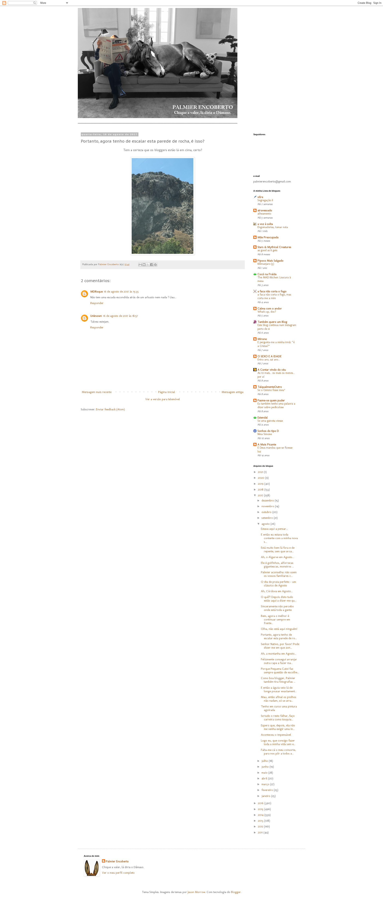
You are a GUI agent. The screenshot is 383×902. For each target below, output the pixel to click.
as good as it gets (267, 250)
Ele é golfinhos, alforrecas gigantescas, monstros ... (277, 564)
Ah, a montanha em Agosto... (278, 653)
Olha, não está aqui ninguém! (279, 629)
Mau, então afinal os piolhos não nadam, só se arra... (278, 698)
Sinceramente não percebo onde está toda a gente (277, 608)
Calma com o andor (270, 308)
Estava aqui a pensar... (274, 529)
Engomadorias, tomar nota (273, 227)
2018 (261, 489)
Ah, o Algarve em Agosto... (277, 557)
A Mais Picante (267, 444)
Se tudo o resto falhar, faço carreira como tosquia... (278, 717)
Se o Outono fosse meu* (271, 390)
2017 (261, 495)
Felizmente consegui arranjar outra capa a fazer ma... (279, 661)
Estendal (263, 417)
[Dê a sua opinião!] (144, 265)
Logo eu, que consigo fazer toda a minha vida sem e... (278, 742)
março (266, 784)
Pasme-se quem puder (271, 400)
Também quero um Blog (272, 322)
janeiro (266, 796)
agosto (266, 524)
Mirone (262, 339)
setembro (268, 518)
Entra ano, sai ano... (269, 359)
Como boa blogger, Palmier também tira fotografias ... (278, 679)
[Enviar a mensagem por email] (140, 265)
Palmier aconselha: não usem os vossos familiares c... (279, 574)
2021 (261, 472)
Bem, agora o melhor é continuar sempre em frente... (275, 619)
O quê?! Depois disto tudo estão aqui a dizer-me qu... (278, 598)
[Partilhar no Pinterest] (155, 265)
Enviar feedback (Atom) (110, 409)
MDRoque (96, 291)
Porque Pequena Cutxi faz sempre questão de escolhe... (280, 670)
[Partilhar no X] (148, 265)
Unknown (96, 316)
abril (265, 778)
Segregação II (265, 200)
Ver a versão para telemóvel (162, 399)
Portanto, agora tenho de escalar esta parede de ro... (279, 636)
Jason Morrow (196, 892)
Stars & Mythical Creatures (274, 247)
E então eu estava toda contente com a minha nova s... (279, 538)
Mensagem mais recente (97, 392)
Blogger (236, 892)
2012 (261, 826)
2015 (261, 809)
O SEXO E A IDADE (269, 356)
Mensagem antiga (232, 392)
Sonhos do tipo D (268, 431)
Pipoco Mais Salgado (270, 260)
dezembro (268, 500)
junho (265, 766)
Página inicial (166, 392)
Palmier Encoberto (117, 861)
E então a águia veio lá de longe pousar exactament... (279, 689)
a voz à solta (265, 224)
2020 (261, 478)
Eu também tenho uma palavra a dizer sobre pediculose (276, 405)
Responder (97, 303)
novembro (268, 506)
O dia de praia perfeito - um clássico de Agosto (278, 583)
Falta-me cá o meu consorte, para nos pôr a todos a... (278, 751)
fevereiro (268, 790)
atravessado (265, 210)
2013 (261, 820)
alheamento (264, 213)
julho (265, 761)
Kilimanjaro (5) (266, 264)
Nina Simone (265, 434)
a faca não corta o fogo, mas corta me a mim (274, 296)
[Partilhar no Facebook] (152, 265)
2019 (261, 483)
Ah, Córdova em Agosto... (277, 591)
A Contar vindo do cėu (272, 369)
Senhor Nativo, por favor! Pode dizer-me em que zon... (280, 645)
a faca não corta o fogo (272, 291)
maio (265, 772)
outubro (267, 512)
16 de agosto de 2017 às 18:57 (120, 316)
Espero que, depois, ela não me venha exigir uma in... (278, 727)
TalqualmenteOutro (270, 387)
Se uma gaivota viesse (270, 420)
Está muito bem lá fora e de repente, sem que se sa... (277, 549)
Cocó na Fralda (267, 274)
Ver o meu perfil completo (118, 872)
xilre (260, 197)
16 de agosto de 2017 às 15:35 (121, 291)
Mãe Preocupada (268, 237)
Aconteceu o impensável (276, 735)
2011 (261, 832)
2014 (261, 815)
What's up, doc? (267, 311)
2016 (261, 803)
